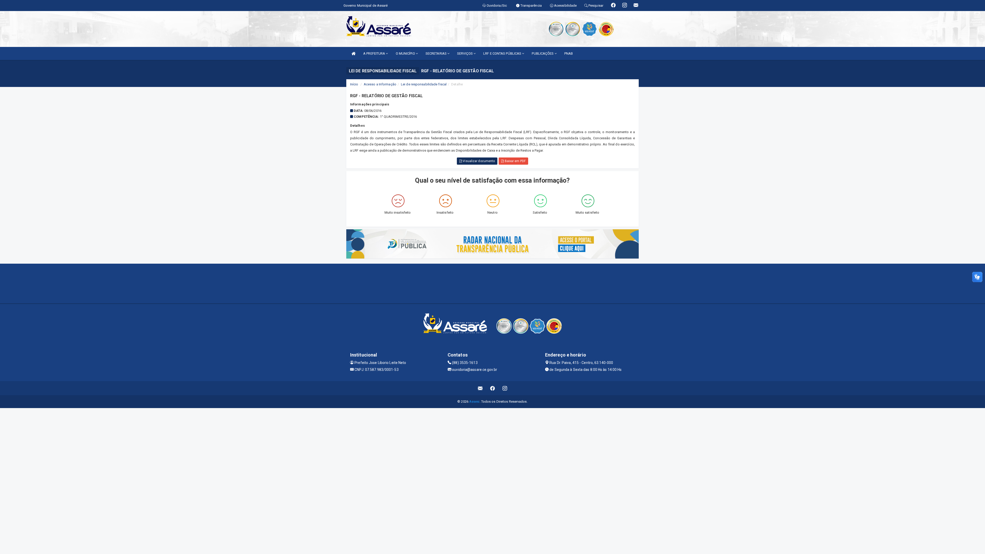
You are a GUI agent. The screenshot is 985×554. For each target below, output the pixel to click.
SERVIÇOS (465, 53)
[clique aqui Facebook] (492, 388)
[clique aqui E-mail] (480, 388)
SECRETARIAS (436, 53)
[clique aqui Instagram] (504, 388)
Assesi (474, 401)
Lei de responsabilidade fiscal (424, 84)
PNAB (568, 53)
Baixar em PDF (514, 161)
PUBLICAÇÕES (543, 53)
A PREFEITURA (374, 53)
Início (354, 84)
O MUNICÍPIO (406, 53)
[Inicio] (353, 53)
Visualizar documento (478, 161)
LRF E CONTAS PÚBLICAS (502, 53)
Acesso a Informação (380, 84)
